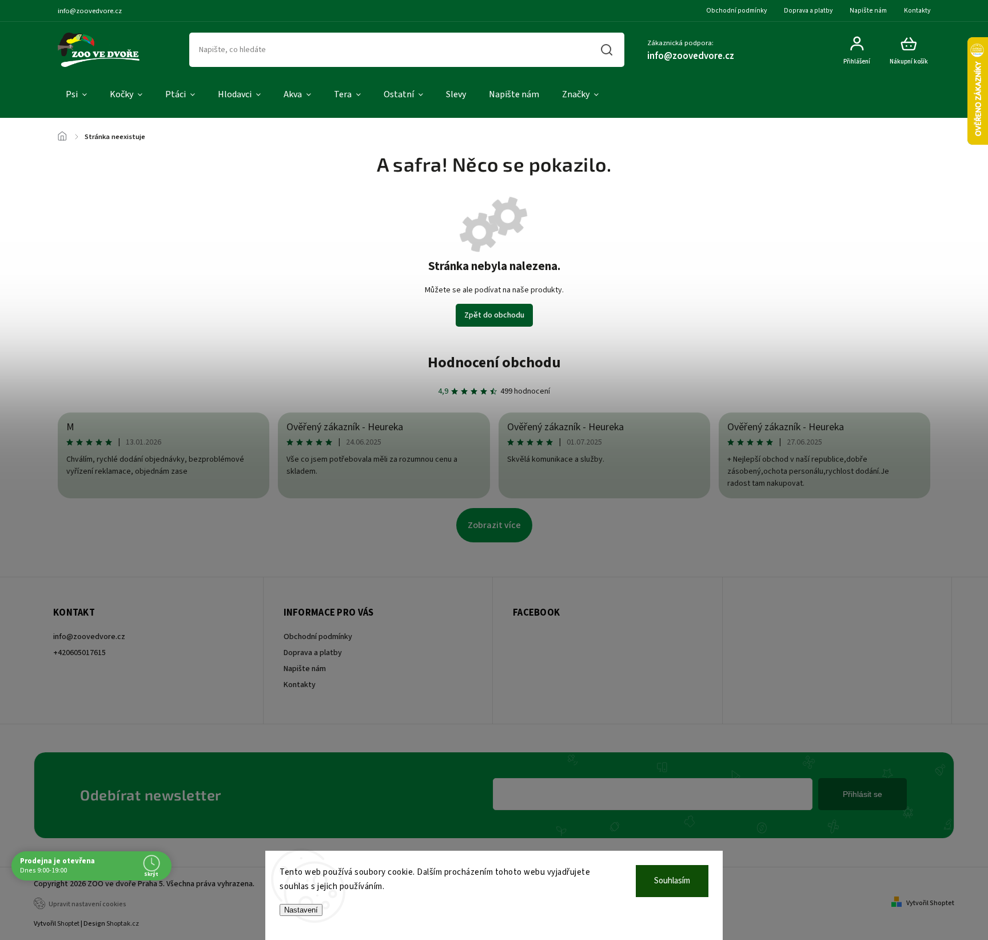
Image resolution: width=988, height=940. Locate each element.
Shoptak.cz (122, 924)
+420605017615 (79, 653)
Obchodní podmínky (736, 10)
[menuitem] (76, 95)
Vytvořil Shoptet (930, 903)
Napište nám (868, 10)
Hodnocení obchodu (494, 362)
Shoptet (68, 924)
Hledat (606, 49)
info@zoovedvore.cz (89, 636)
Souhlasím (672, 881)
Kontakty (917, 10)
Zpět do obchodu (494, 315)
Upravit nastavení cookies (87, 904)
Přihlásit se (862, 794)
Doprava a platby (808, 10)
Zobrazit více (494, 525)
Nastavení (301, 910)
